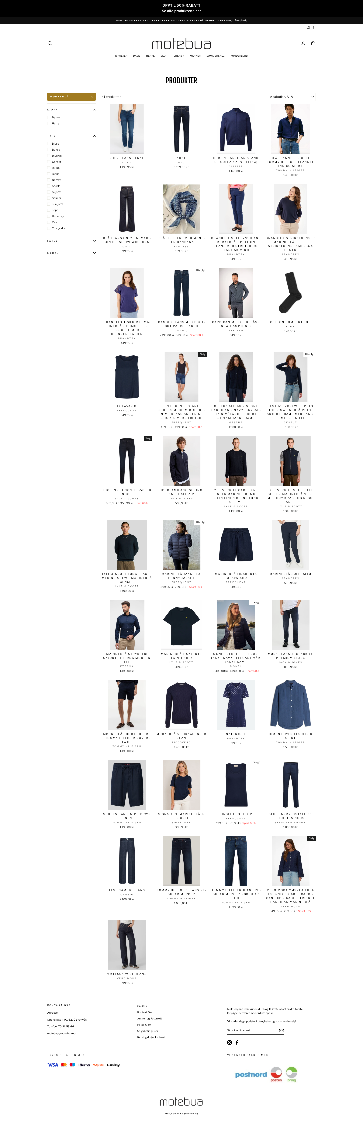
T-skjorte (57, 204)
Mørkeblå (59, 96)
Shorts (56, 185)
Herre (55, 123)
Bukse (56, 149)
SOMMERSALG (215, 55)
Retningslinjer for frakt (151, 1037)
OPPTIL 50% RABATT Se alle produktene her (181, 8)
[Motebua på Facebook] (237, 1042)
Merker (54, 253)
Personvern (144, 1024)
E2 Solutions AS (189, 1113)
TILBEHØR (177, 55)
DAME (136, 55)
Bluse (55, 143)
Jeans (55, 173)
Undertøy (58, 216)
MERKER (195, 55)
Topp (55, 210)
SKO (163, 55)
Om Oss (142, 1006)
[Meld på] (281, 1030)
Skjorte (56, 192)
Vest (55, 222)
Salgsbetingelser (147, 1030)
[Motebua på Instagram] (229, 1042)
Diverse (57, 155)
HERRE (150, 55)
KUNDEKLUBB (239, 55)
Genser (56, 161)
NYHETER (121, 55)
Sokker (56, 198)
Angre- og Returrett (149, 1018)
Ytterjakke (58, 228)
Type (51, 136)
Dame (56, 117)
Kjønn (52, 109)
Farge (52, 240)
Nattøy (56, 179)
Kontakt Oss (145, 1012)
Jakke (56, 167)
